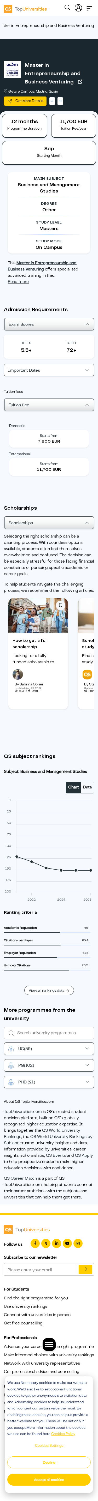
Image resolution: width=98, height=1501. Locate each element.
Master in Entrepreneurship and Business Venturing (52, 73)
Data (87, 787)
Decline (49, 1462)
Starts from (49, 435)
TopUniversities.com (23, 1111)
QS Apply (84, 1155)
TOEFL (71, 343)
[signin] (78, 6)
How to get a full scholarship (30, 643)
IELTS (26, 343)
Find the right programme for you (36, 1298)
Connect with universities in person (37, 1314)
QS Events (56, 1155)
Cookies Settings (49, 1445)
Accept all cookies (49, 1479)
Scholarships (21, 523)
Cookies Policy (63, 1433)
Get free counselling (23, 1323)
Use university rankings (25, 1306)
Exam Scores (21, 324)
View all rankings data (46, 990)
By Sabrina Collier (29, 684)
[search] (67, 8)
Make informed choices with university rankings (49, 1355)
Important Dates (24, 370)
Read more (18, 281)
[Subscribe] (85, 1269)
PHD (26, 1082)
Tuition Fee (19, 405)
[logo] (25, 7)
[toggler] (89, 6)
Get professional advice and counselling (41, 1371)
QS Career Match (20, 1178)
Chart (73, 787)
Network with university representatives (42, 1363)
